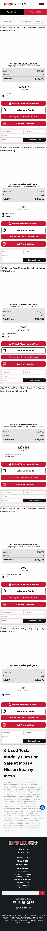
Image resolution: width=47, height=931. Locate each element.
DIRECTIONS (22, 865)
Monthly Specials (22, 877)
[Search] (42, 893)
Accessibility (21, 915)
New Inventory (22, 872)
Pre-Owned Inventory (22, 874)
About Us (22, 857)
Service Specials (22, 885)
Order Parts (22, 887)
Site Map (32, 915)
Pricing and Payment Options (23, 116)
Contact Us (7, 915)
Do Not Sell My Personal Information (27, 918)
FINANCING (22, 861)
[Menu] (41, 5)
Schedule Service (22, 883)
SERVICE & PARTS (22, 879)
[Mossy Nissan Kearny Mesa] (15, 4)
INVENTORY (22, 868)
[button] (42, 807)
